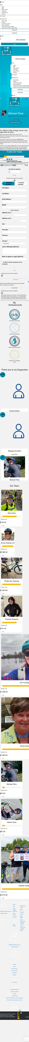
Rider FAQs (21, 917)
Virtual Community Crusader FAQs (9, 28)
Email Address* (6, 199)
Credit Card (15, 279)
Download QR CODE (15, 122)
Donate (14, 175)
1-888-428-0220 (3, 913)
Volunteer (14, 972)
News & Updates (14, 991)
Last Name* (5, 193)
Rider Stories (14, 914)
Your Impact (14, 925)
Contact (3, 14)
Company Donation (21, 183)
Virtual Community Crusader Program (14, 998)
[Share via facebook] (8, 119)
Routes (14, 993)
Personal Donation (9, 183)
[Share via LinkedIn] (12, 119)
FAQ (14, 906)
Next (15, 270)
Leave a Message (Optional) (10, 247)
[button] (2, 165)
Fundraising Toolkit (14, 989)
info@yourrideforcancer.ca (6, 911)
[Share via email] (10, 119)
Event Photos (14, 909)
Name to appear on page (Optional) (12, 256)
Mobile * (4, 205)
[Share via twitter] (9, 119)
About (14, 904)
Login (14, 44)
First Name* (5, 188)
